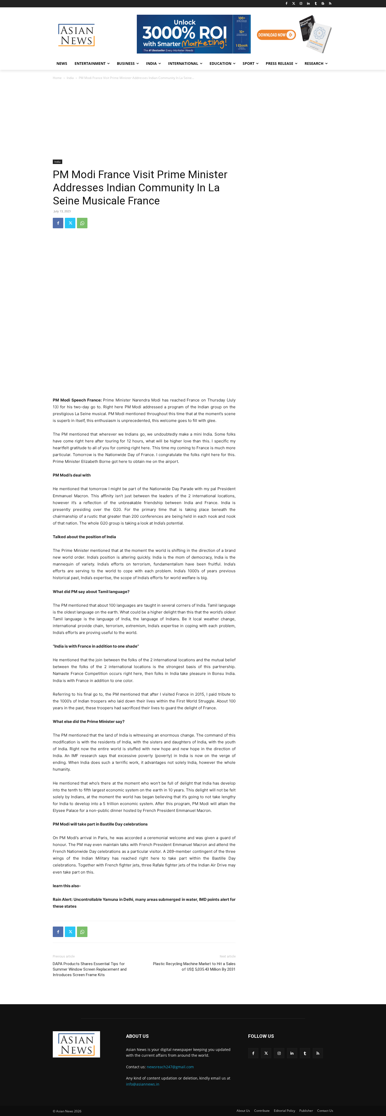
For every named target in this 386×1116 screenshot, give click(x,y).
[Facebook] (286, 4)
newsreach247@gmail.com (170, 1066)
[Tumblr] (316, 4)
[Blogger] (323, 4)
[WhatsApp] (82, 223)
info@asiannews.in (142, 1084)
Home (57, 78)
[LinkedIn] (308, 4)
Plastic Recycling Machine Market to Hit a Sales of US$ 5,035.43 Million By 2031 (194, 966)
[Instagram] (301, 4)
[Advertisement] (193, 120)
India (70, 78)
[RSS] (330, 4)
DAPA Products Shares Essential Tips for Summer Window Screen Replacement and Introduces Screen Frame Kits (90, 969)
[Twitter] (294, 4)
